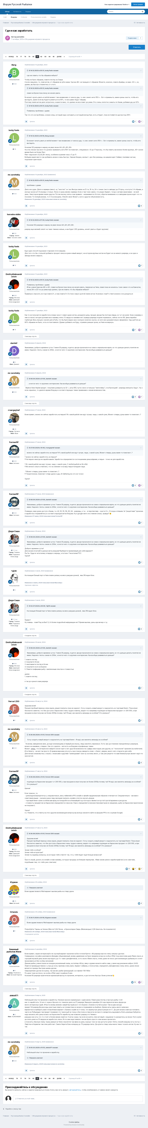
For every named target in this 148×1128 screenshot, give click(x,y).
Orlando (14, 912)
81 (37, 56)
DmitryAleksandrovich (14, 275)
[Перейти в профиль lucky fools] (14, 138)
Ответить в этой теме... (26, 1099)
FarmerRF (14, 442)
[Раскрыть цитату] (28, 70)
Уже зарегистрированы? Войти (116, 4)
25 (15, 901)
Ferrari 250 (13, 701)
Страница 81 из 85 (75, 56)
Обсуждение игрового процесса (37, 39)
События (24, 17)
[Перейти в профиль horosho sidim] (14, 222)
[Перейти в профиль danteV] (14, 351)
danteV (13, 343)
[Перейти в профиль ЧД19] (14, 579)
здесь (33, 749)
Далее (59, 56)
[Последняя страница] (64, 56)
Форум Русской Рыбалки (17, 4)
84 (49, 56)
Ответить (137, 47)
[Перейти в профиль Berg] (14, 73)
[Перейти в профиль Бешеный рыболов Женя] (14, 959)
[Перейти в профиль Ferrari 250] (14, 709)
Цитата (32, 121)
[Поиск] (142, 11)
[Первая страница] (5, 56)
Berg (14, 65)
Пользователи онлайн (38, 17)
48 (15, 429)
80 (33, 56)
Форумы (14, 17)
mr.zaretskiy (14, 175)
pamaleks (20, 37)
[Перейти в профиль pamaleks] (7, 38)
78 (25, 56)
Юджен (14, 882)
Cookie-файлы (74, 1122)
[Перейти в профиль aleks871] (14, 1003)
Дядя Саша (14, 531)
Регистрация (138, 4)
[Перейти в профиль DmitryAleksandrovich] (14, 284)
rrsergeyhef (14, 410)
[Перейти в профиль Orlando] (14, 920)
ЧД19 (14, 571)
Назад (11, 56)
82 (41, 56)
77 (21, 56)
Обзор (7, 11)
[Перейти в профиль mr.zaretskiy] (14, 182)
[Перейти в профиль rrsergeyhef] (14, 418)
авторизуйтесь (75, 1090)
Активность (17, 11)
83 (45, 56)
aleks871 (14, 995)
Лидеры (53, 17)
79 (29, 56)
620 (15, 194)
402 (15, 461)
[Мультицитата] (26, 121)
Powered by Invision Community (74, 1125)
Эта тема (134, 11)
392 (15, 84)
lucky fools (49, 70)
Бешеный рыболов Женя (14, 950)
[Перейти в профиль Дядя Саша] (14, 539)
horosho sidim (14, 214)
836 (15, 295)
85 (53, 56)
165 (15, 233)
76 (17, 56)
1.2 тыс (15, 550)
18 (15, 149)
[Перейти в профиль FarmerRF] (14, 450)
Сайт (5, 17)
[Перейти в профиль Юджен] (14, 890)
